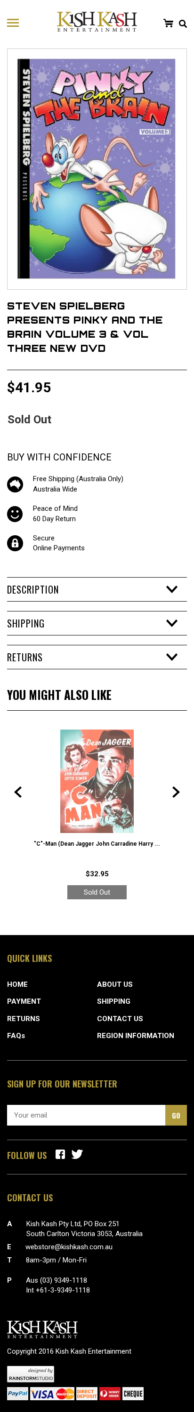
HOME (17, 984)
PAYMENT (24, 1001)
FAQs (16, 1035)
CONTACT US (120, 1019)
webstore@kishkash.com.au (69, 1247)
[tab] (97, 589)
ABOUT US (115, 984)
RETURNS (23, 1019)
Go (176, 1115)
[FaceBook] (60, 1154)
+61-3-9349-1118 (63, 1290)
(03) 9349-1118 (63, 1280)
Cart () (168, 23)
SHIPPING (113, 1001)
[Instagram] (77, 1154)
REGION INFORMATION (135, 1035)
